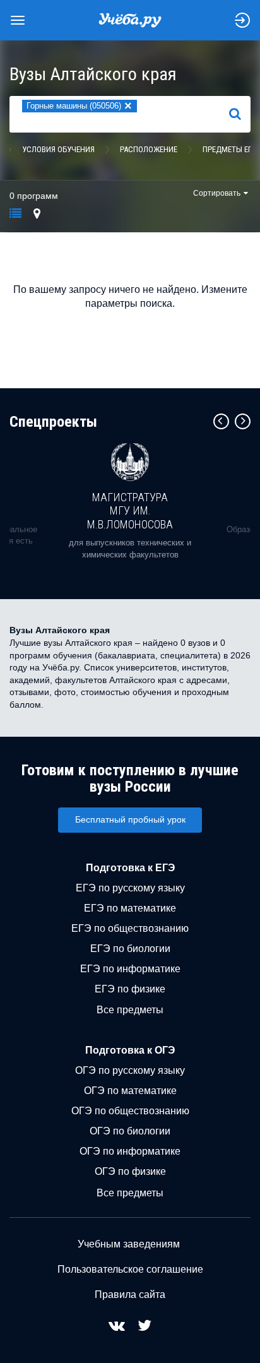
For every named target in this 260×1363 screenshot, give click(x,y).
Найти (240, 114)
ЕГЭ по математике (130, 908)
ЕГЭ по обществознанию (130, 928)
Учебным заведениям (129, 1244)
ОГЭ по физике (130, 1171)
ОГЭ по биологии (130, 1131)
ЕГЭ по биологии (130, 948)
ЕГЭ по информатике (130, 968)
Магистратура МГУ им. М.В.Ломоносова (130, 511)
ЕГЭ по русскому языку (130, 888)
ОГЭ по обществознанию (130, 1110)
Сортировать (216, 193)
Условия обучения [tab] (58, 149)
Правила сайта (130, 1294)
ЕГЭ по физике (130, 989)
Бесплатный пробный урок (130, 819)
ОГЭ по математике (130, 1090)
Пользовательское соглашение (130, 1269)
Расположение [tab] (148, 149)
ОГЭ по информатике (130, 1151)
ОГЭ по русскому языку (130, 1070)
